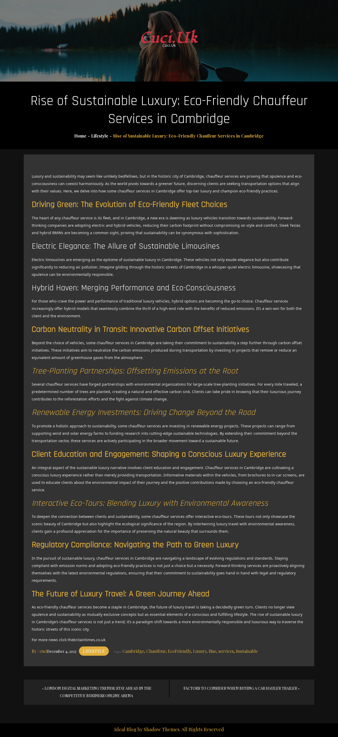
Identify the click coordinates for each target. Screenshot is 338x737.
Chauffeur (156, 651)
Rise (212, 651)
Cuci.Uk (169, 38)
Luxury (199, 651)
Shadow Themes (162, 729)
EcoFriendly (179, 651)
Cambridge (133, 651)
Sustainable (247, 651)
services (226, 651)
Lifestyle (94, 651)
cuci (43, 651)
